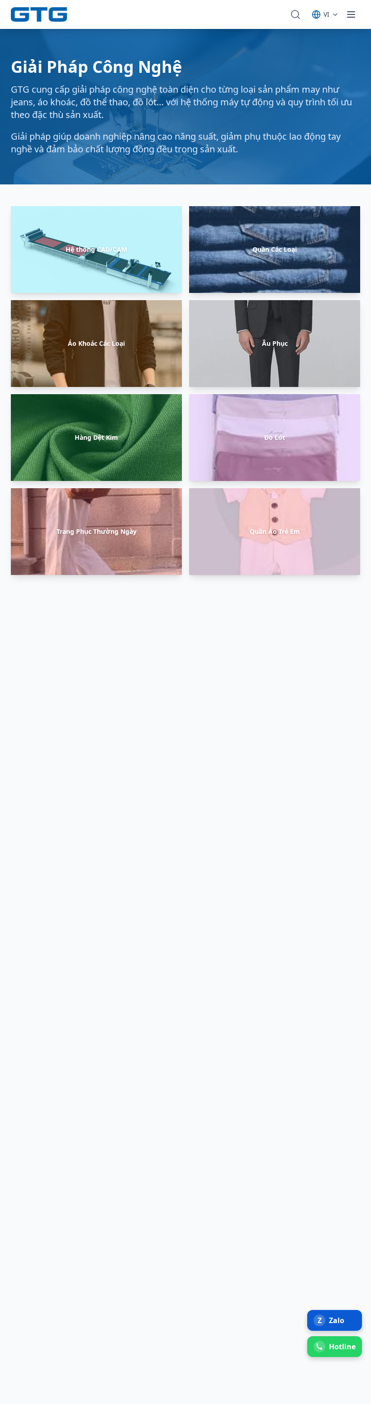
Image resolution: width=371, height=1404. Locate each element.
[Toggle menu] (351, 14)
